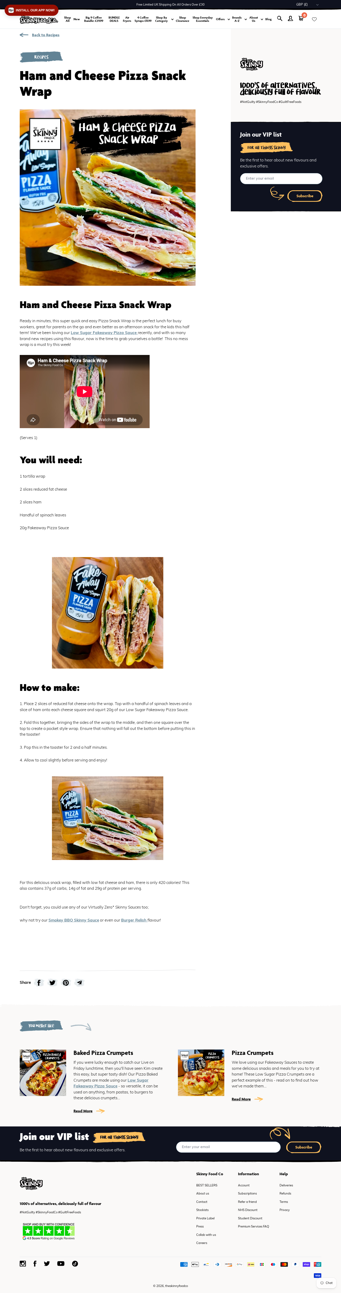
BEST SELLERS (206, 1185)
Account (244, 1185)
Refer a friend (247, 1202)
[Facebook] (35, 1264)
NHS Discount (247, 1210)
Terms (284, 1202)
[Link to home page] (39, 19)
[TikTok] (75, 1264)
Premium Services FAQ (253, 1226)
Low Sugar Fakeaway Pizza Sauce (104, 333)
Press (200, 1226)
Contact (201, 1202)
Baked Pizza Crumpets (103, 1053)
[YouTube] (60, 1263)
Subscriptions (247, 1193)
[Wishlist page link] (314, 19)
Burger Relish (134, 920)
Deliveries (286, 1185)
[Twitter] (47, 1263)
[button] (31, 10)
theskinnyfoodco (176, 1286)
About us (202, 1193)
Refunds (285, 1193)
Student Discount (250, 1218)
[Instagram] (23, 1264)
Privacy (285, 1210)
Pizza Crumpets (252, 1053)
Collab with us (206, 1235)
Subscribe (304, 196)
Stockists (202, 1210)
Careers (201, 1243)
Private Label (205, 1218)
